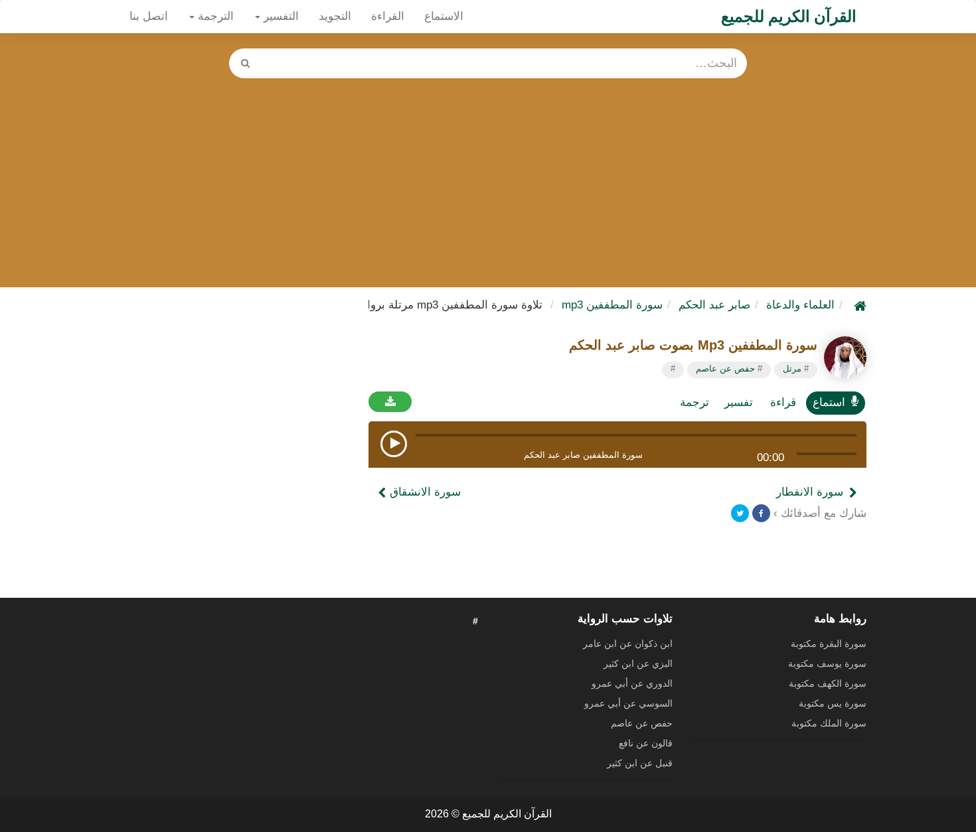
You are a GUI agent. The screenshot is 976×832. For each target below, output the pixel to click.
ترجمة (694, 402)
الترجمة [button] (214, 16)
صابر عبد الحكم (714, 305)
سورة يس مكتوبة (832, 703)
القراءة (387, 16)
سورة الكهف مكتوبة (827, 683)
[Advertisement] (488, 178)
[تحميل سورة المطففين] (390, 401)
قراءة (783, 402)
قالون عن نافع (646, 743)
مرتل (792, 369)
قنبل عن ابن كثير (640, 763)
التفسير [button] (279, 16)
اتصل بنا (148, 16)
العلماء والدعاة (800, 305)
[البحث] (245, 63)
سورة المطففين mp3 (612, 305)
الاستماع (443, 16)
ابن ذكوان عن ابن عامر (628, 643)
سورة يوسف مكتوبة (827, 663)
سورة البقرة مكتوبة (828, 643)
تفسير (738, 402)
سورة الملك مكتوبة (828, 723)
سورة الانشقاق (423, 492)
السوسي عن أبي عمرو (628, 703)
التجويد (335, 16)
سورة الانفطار (809, 492)
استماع (829, 402)
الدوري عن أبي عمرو (632, 683)
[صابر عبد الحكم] (845, 357)
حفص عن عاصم (725, 369)
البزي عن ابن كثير (638, 663)
